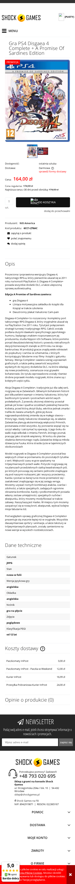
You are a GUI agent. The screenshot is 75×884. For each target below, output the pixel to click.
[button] (18, 233)
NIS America (27, 223)
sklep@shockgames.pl (27, 794)
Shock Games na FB (27, 800)
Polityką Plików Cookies (28, 873)
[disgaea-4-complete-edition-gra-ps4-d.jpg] (43, 151)
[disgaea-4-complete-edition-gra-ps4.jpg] (32, 151)
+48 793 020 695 (37, 775)
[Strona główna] (21, 18)
